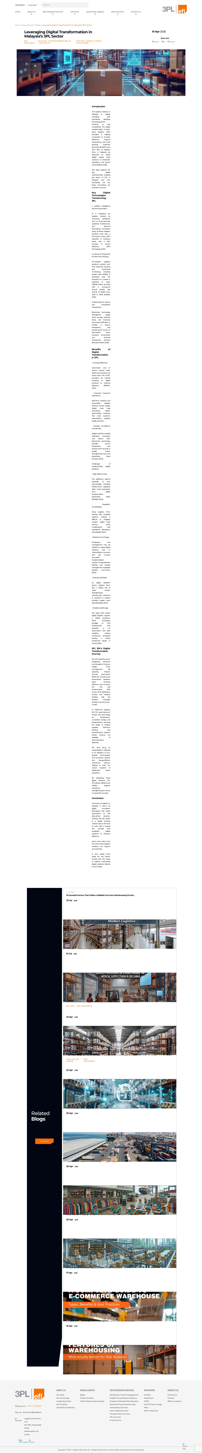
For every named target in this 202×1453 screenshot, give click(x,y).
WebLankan (139, 1450)
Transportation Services (120, 1414)
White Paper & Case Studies (92, 1401)
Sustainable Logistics (95, 12)
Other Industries (151, 1411)
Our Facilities (61, 1404)
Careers (170, 1398)
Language (32, 5)
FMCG (146, 1401)
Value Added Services (119, 1411)
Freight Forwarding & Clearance (123, 1398)
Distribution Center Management (124, 1395)
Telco (146, 1408)
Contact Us (136, 12)
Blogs (82, 1395)
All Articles (44, 1141)
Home (17, 12)
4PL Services (115, 1417)
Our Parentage (62, 1398)
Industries (74, 12)
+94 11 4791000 (34, 1406)
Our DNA (60, 1395)
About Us (32, 12)
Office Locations (174, 1401)
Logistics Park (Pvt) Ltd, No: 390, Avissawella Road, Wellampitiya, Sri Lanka (32, 1426)
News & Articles (86, 1398)
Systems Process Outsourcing (122, 1404)
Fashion (147, 1395)
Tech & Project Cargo (153, 1404)
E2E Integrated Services (53, 12)
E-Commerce (115, 1420)
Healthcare (149, 1398)
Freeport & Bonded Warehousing (124, 1401)
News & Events (117, 12)
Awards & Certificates (65, 1408)
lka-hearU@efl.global (32, 1412)
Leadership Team (63, 1401)
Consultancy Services (119, 1408)
